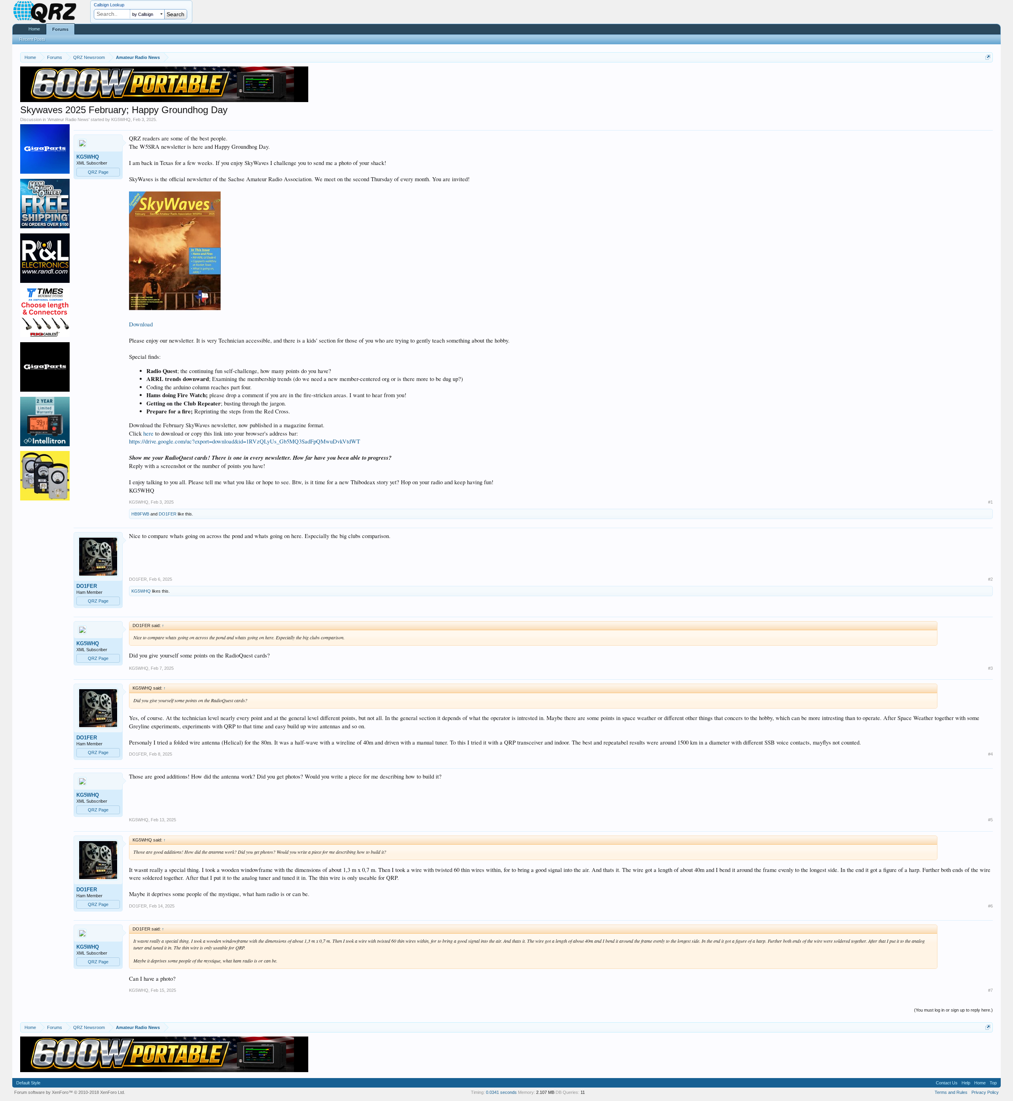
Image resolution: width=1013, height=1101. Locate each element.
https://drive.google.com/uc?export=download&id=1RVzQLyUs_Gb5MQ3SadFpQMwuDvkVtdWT (244, 441)
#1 (990, 502)
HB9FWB (140, 514)
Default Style (28, 1082)
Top (993, 1082)
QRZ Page (98, 172)
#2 (990, 579)
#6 (990, 906)
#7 (990, 990)
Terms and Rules (951, 1092)
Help (966, 1082)
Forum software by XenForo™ (69, 1092)
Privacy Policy (985, 1092)
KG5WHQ (121, 119)
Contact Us (947, 1082)
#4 (990, 754)
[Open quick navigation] (987, 57)
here (148, 433)
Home (34, 29)
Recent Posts (32, 39)
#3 (990, 668)
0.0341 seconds (501, 1092)
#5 (990, 819)
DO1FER (167, 514)
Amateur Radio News (68, 119)
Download (141, 324)
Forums (60, 29)
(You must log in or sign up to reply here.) (953, 1010)
